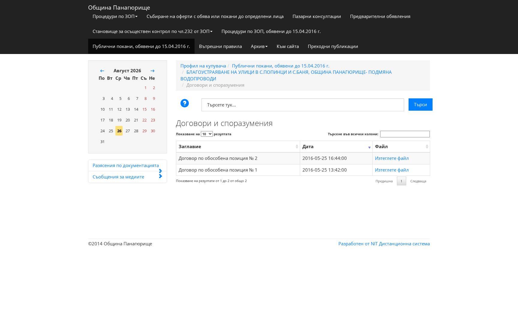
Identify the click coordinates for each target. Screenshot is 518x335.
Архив (258, 46)
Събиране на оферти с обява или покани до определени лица (215, 16)
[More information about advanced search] (185, 103)
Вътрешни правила (220, 46)
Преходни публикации (333, 46)
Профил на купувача (203, 66)
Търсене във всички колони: (353, 134)
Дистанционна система (404, 244)
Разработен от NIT (358, 244)
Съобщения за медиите (118, 177)
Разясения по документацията (126, 165)
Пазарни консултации (317, 16)
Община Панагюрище (119, 6)
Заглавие (190, 146)
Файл (381, 146)
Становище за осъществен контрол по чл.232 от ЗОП (151, 31)
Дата (308, 146)
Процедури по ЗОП (114, 16)
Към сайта (288, 46)
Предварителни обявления (380, 16)
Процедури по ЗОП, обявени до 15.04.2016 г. (271, 31)
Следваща (418, 181)
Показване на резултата (203, 134)
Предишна (384, 181)
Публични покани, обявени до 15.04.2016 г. (141, 46)
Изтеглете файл (392, 158)
